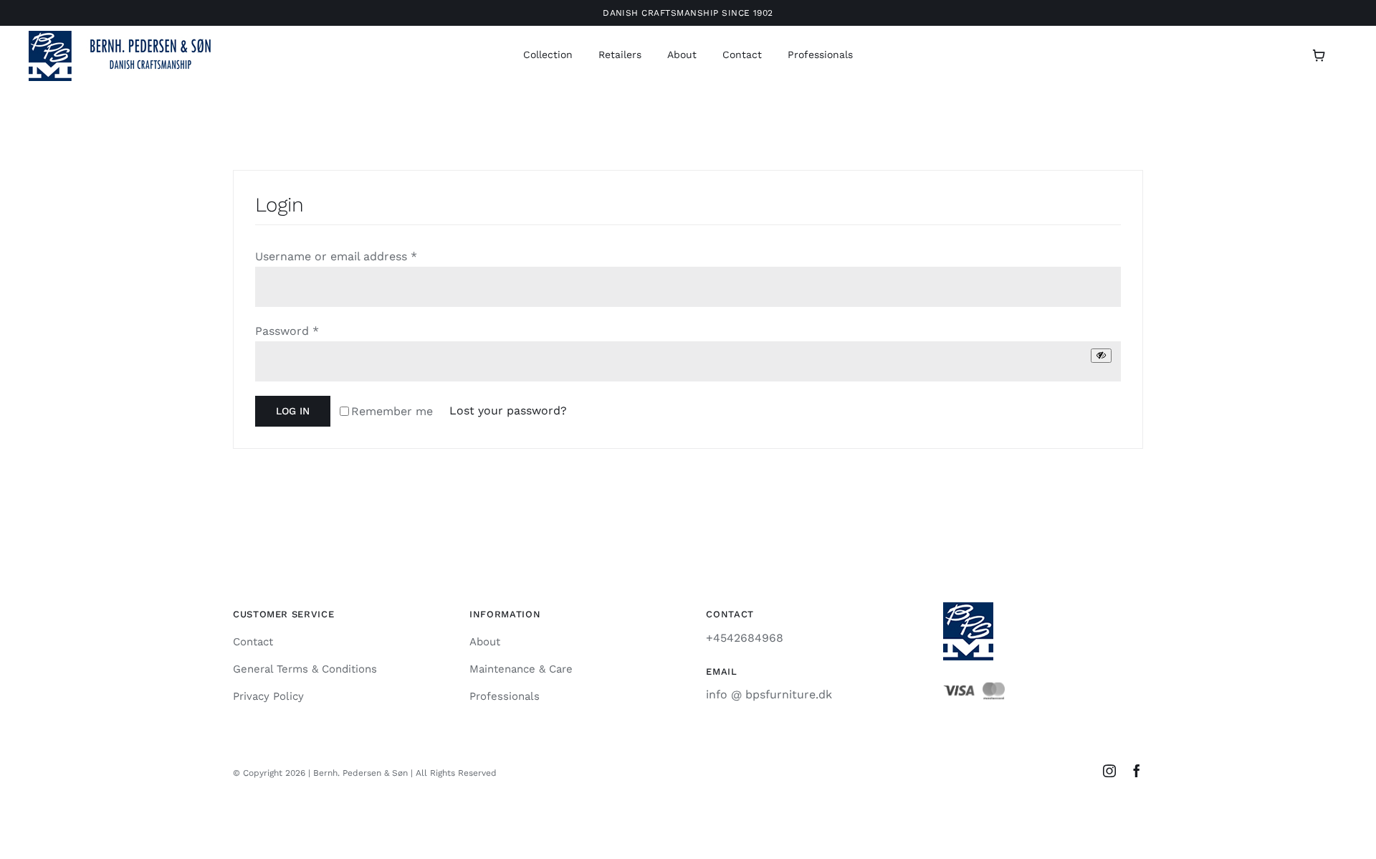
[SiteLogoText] (129, 36)
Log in (293, 411)
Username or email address (336, 256)
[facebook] (1136, 770)
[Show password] (1101, 355)
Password (287, 331)
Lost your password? (508, 410)
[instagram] (1109, 770)
